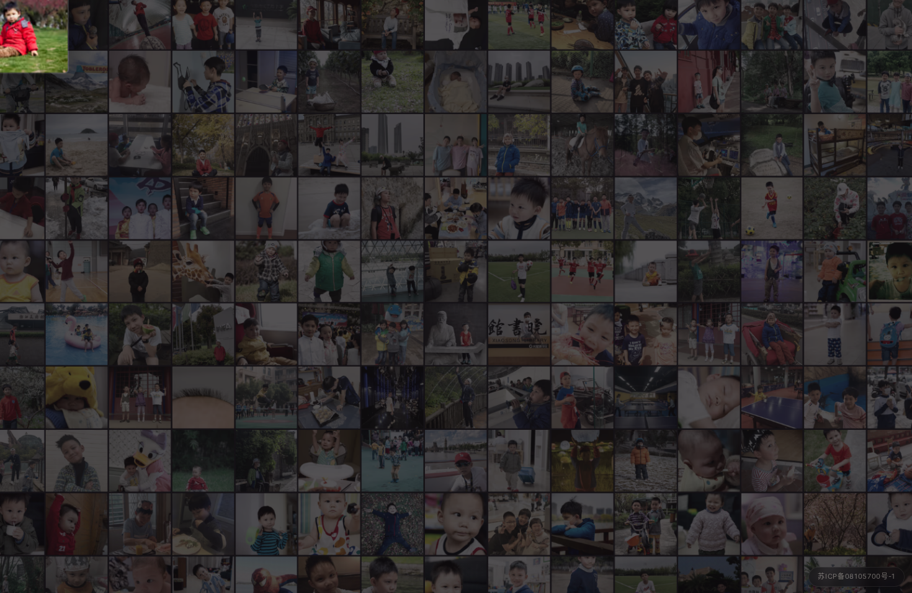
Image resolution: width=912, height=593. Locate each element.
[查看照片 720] (456, 208)
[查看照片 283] (393, 81)
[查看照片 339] (708, 524)
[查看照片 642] (835, 398)
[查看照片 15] (140, 334)
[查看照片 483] (140, 271)
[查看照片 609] (393, 334)
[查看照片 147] (772, 208)
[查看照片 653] (266, 461)
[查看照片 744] (393, 398)
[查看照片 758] (329, 398)
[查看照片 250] (203, 398)
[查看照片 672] (583, 461)
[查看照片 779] (393, 145)
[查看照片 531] (835, 81)
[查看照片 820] (708, 208)
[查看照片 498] (456, 334)
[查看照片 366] (835, 334)
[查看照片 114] (772, 461)
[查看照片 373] (456, 524)
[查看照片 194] (583, 334)
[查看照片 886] (329, 145)
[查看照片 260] (772, 524)
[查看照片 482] (646, 461)
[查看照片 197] (646, 334)
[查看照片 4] (329, 334)
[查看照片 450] (835, 461)
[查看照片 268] (76, 398)
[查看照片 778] (519, 81)
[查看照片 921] (456, 461)
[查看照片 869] (646, 208)
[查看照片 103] (708, 334)
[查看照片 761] (76, 461)
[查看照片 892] (203, 334)
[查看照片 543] (393, 271)
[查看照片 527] (76, 271)
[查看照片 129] (708, 81)
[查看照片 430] (266, 524)
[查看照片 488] (266, 334)
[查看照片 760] (519, 398)
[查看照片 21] (203, 524)
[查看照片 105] (203, 271)
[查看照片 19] (772, 334)
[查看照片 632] (583, 145)
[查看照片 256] (708, 461)
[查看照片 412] (519, 461)
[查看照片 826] (835, 208)
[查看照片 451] (329, 81)
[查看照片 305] (329, 524)
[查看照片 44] (772, 145)
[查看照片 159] (140, 398)
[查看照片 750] (583, 208)
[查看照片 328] (203, 461)
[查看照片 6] (646, 81)
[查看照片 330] (835, 271)
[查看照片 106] (266, 81)
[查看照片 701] (519, 145)
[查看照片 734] (456, 271)
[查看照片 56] (76, 208)
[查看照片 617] (835, 145)
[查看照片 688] (583, 271)
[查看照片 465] (140, 461)
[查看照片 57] (76, 334)
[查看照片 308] (646, 271)
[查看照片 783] (708, 145)
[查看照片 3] (140, 208)
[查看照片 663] (456, 398)
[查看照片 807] (140, 524)
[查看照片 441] (772, 271)
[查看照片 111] (393, 524)
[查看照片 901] (583, 398)
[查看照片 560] (76, 145)
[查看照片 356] (329, 271)
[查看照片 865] (76, 81)
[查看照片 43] (266, 145)
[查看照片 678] (646, 398)
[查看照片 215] (456, 81)
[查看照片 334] (266, 271)
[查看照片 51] (266, 208)
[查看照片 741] (583, 81)
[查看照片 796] (203, 81)
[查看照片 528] (203, 208)
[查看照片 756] (519, 524)
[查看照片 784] (519, 271)
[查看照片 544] (772, 398)
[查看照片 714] (835, 524)
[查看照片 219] (140, 81)
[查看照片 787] (519, 334)
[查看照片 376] (329, 461)
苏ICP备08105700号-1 (856, 576)
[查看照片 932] (266, 398)
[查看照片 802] (456, 145)
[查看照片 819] (646, 145)
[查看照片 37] (140, 145)
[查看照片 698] (203, 145)
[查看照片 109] (393, 461)
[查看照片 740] (646, 524)
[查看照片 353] (519, 208)
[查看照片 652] (583, 524)
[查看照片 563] (708, 271)
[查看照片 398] (76, 524)
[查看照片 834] (772, 81)
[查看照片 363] (708, 398)
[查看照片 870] (393, 208)
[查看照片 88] (329, 208)
